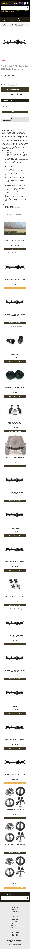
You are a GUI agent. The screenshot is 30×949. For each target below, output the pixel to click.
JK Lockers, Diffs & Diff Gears (16, 24)
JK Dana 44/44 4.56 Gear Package (15, 809)
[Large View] (3, 60)
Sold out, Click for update (15, 288)
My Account (15, 907)
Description (5, 118)
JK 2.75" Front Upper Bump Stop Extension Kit (15, 353)
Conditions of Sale (15, 925)
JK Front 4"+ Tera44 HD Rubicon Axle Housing (15, 562)
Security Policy (15, 927)
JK (7, 24)
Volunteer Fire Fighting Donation (15, 240)
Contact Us (15, 916)
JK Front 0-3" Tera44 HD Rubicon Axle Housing (15, 315)
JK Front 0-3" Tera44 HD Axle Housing (12, 25)
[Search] (27, 8)
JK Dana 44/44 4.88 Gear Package (15, 844)
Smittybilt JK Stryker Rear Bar (15, 457)
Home (3, 24)
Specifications (14, 118)
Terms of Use (15, 921)
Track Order (15, 909)
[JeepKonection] (15, 3)
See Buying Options (15, 249)
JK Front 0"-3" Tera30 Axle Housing (15, 279)
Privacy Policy (15, 923)
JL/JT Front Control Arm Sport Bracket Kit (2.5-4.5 (15, 423)
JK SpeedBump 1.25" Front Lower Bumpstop (15, 388)
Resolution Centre (15, 911)
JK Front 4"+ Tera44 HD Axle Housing (15, 493)
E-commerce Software (13, 944)
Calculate (15, 111)
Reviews (4, 120)
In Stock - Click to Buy (15, 89)
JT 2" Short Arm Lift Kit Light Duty (15, 596)
